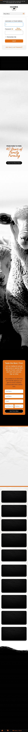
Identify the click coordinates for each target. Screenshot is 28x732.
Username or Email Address (13, 21)
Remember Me (11, 37)
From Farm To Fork (14, 146)
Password (8, 29)
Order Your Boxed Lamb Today (14, 66)
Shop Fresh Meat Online (14, 163)
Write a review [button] (16, 455)
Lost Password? (17, 47)
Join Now (8, 47)
